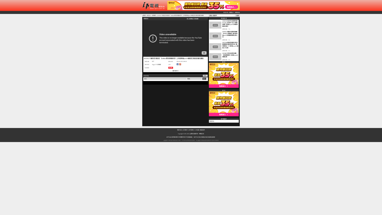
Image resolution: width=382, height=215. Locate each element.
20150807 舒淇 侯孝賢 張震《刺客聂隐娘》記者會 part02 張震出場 (230, 55)
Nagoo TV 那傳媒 (156, 64)
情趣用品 (211, 121)
